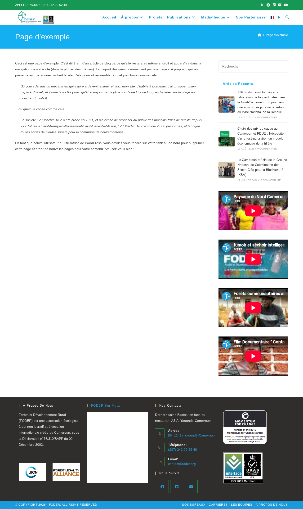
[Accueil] (259, 35)
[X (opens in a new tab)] (262, 5)
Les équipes (241, 504)
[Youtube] (191, 486)
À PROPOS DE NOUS (272, 504)
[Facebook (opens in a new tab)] (268, 5)
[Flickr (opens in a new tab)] (280, 5)
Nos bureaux (193, 504)
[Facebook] (162, 486)
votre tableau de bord (164, 143)
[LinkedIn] (176, 486)
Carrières (218, 504)
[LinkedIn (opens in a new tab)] (274, 5)
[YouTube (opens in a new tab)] (285, 5)
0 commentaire (267, 117)
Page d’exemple (277, 35)
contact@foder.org (182, 464)
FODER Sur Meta (105, 405)
